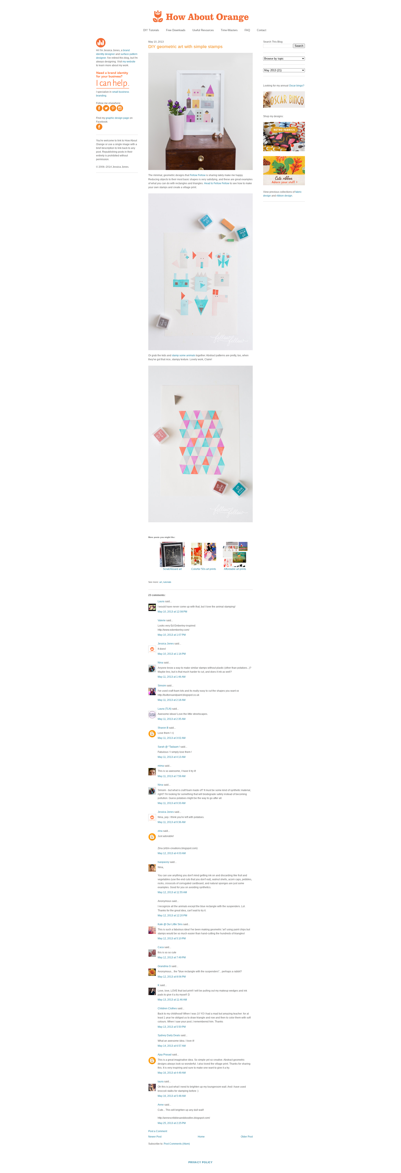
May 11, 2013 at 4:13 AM (171, 757)
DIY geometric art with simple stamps (185, 46)
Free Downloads (175, 30)
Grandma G (164, 966)
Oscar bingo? (296, 85)
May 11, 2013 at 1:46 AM (171, 676)
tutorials (167, 582)
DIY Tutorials (151, 30)
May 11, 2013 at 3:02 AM (171, 738)
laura (161, 1081)
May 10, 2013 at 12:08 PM (172, 611)
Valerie (162, 620)
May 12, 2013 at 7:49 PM (172, 957)
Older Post (247, 1136)
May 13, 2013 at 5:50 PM (172, 1026)
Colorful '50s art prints (203, 569)
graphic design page (117, 118)
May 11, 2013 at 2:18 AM (171, 700)
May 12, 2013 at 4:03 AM (172, 853)
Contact (261, 30)
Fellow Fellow (198, 175)
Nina (160, 662)
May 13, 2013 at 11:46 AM (172, 999)
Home (201, 1136)
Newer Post (154, 1136)
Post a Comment (157, 1131)
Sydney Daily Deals (169, 1035)
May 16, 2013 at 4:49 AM (172, 1072)
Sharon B (163, 727)
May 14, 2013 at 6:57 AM (172, 1045)
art (160, 582)
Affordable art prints (235, 569)
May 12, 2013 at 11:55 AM (172, 892)
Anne (161, 1104)
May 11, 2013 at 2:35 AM (171, 719)
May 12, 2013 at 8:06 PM (172, 976)
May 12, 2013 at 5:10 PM (172, 938)
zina (160, 830)
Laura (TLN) (164, 708)
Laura (161, 601)
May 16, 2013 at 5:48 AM (172, 1095)
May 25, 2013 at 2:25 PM (172, 1123)
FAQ (247, 30)
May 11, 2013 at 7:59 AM (171, 776)
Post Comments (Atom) (177, 1143)
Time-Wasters (229, 30)
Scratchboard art (172, 569)
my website (129, 61)
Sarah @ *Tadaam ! (169, 746)
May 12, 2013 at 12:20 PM (172, 915)
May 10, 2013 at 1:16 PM (172, 653)
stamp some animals (183, 355)
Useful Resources (203, 30)
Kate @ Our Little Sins (170, 924)
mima (161, 765)
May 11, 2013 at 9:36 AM (171, 822)
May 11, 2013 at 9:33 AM (171, 803)
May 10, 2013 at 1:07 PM (172, 634)
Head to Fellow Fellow (216, 183)
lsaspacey (163, 862)
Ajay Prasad (164, 1054)
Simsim (162, 685)
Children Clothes (167, 1008)
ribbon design (284, 195)
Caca (161, 947)
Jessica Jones (166, 643)
